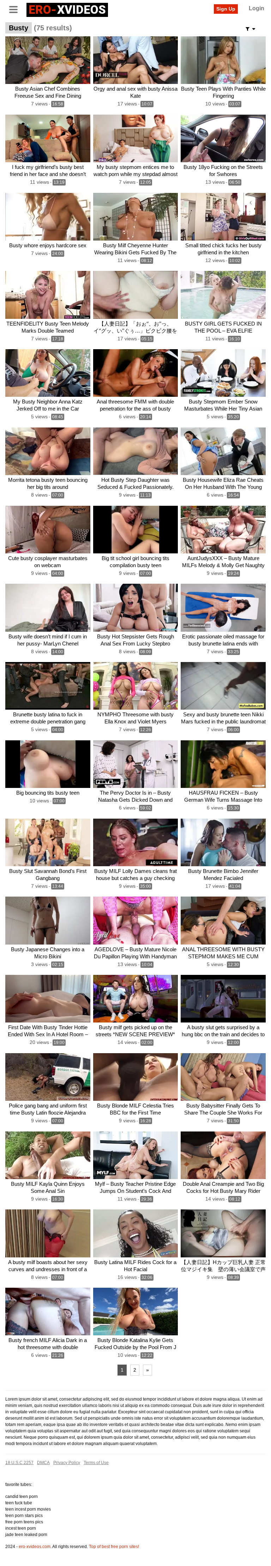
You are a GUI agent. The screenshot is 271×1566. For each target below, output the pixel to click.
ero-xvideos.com (34, 1546)
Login (256, 8)
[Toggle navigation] (15, 8)
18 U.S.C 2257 (19, 1462)
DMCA (43, 1462)
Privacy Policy (66, 1462)
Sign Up (225, 9)
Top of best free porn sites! (114, 1546)
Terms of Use (96, 1462)
